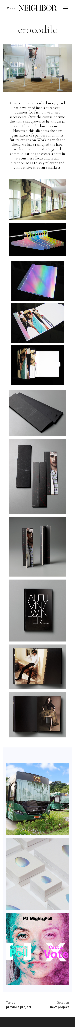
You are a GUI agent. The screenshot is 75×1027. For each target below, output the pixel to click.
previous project (18, 1007)
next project (59, 1007)
